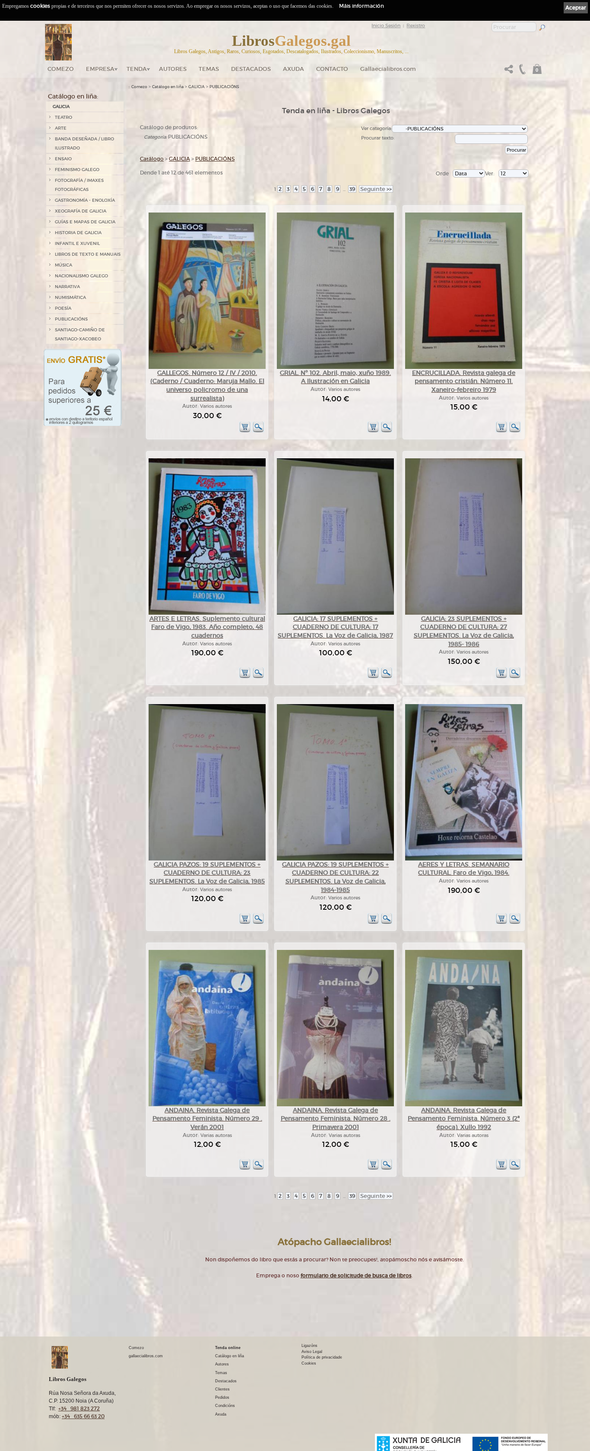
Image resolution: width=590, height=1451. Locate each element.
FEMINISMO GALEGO (77, 169)
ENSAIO (63, 159)
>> (376, 189)
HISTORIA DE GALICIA (78, 232)
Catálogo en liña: (73, 96)
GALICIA (61, 106)
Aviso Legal (311, 1351)
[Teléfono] (521, 71)
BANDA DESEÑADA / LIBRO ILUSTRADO (84, 143)
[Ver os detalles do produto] (258, 431)
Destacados (226, 1381)
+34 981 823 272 (79, 1408)
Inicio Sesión (385, 25)
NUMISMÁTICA (70, 297)
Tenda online (228, 1348)
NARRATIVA (67, 286)
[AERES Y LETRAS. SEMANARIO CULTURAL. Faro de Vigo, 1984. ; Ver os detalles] (463, 859)
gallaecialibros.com (146, 1356)
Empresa (100, 69)
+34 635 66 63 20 (83, 1416)
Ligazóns (309, 1345)
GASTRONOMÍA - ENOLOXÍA (85, 200)
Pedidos (222, 1397)
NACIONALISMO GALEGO (81, 276)
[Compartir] (508, 71)
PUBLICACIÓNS (71, 319)
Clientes (222, 1389)
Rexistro (415, 25)
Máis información (361, 6)
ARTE (61, 128)
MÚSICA (63, 265)
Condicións (225, 1405)
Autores (173, 69)
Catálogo (152, 159)
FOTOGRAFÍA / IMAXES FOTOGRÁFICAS (79, 185)
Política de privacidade (321, 1357)
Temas (209, 69)
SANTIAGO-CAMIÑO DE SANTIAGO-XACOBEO (80, 334)
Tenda (137, 69)
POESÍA (63, 308)
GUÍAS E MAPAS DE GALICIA (85, 222)
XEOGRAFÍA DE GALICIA (80, 211)
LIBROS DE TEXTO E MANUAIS (88, 254)
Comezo (61, 69)
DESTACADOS (251, 69)
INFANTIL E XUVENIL (77, 243)
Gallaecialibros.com (388, 69)
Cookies (308, 1363)
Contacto (332, 69)
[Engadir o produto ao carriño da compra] (245, 431)
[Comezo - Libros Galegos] (58, 42)
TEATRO (63, 117)
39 (352, 189)
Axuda (293, 69)
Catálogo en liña (168, 87)
